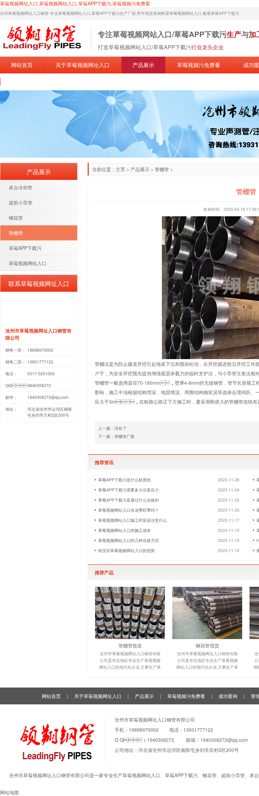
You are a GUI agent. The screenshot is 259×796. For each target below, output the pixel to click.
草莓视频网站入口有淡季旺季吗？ (128, 510)
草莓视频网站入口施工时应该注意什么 (132, 520)
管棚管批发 (130, 645)
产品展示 (143, 65)
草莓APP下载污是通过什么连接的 (128, 500)
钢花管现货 (207, 645)
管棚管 (162, 169)
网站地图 (9, 792)
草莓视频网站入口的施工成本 (124, 530)
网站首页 (22, 65)
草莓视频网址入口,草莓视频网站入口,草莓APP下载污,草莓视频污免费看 (75, 3)
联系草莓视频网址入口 (39, 82)
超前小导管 (20, 202)
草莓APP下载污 (25, 248)
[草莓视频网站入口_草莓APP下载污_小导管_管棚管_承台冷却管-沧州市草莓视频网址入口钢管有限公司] (42, 37)
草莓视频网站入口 (28, 263)
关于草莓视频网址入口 (83, 65)
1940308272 (160, 739)
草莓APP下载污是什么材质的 (124, 479)
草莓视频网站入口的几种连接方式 (128, 540)
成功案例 (228, 696)
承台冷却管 (20, 187)
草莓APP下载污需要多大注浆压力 (128, 489)
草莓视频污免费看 (198, 65)
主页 (120, 169)
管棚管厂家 (124, 436)
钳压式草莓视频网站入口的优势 (126, 550)
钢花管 (16, 217)
